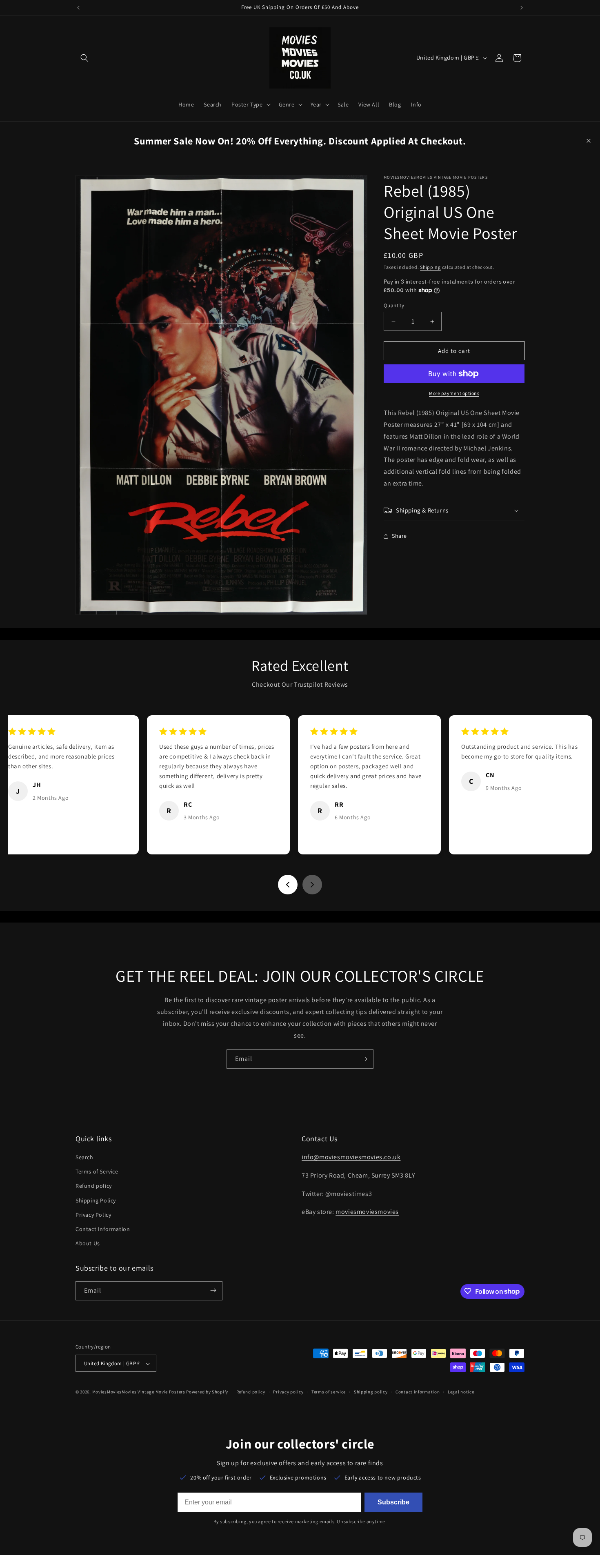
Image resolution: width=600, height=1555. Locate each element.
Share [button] (399, 535)
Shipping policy (371, 1392)
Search (84, 1157)
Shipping (430, 267)
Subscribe (393, 1502)
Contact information (418, 1392)
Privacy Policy (93, 1214)
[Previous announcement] (78, 8)
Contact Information (103, 1229)
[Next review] (312, 884)
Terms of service (328, 1392)
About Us (88, 1243)
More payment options (454, 393)
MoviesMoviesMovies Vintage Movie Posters (138, 1392)
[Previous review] (288, 884)
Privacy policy (288, 1392)
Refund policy (94, 1186)
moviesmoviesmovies (367, 1212)
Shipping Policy (96, 1200)
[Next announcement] (522, 8)
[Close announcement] (588, 141)
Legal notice (461, 1392)
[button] (84, 58)
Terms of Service (97, 1172)
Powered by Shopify (207, 1392)
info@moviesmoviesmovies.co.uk (351, 1157)
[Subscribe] (364, 1059)
